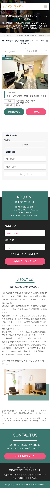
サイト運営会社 (19, 478)
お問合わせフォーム (25, 456)
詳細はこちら (14, 112)
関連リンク (8, 474)
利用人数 (9, 240)
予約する (36, 112)
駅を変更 (25, 144)
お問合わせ (32, 478)
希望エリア (10, 225)
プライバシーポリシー (37, 474)
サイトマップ (20, 474)
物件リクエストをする (25, 261)
